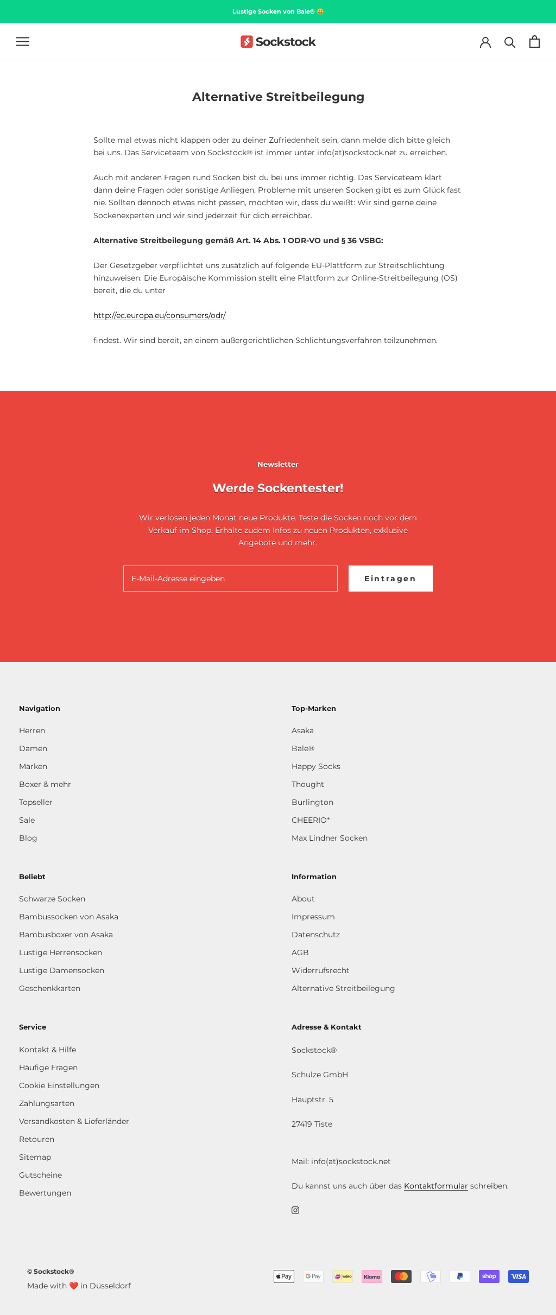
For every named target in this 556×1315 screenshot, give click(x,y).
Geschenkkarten (49, 988)
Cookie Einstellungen (59, 1085)
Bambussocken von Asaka (68, 917)
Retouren (36, 1139)
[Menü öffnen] (22, 41)
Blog (28, 838)
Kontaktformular (436, 1186)
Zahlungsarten (46, 1103)
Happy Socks (316, 766)
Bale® (303, 748)
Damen (33, 748)
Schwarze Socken (52, 899)
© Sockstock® (50, 1271)
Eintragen (390, 578)
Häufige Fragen (48, 1067)
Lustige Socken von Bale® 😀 (278, 11)
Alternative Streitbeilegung (343, 988)
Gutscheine (40, 1175)
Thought (308, 784)
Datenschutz (316, 934)
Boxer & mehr (45, 784)
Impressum (313, 917)
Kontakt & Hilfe (47, 1049)
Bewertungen (45, 1193)
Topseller (36, 802)
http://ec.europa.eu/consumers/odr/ (159, 315)
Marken (33, 766)
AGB (300, 952)
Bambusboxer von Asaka (66, 934)
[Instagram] (295, 1209)
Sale (27, 820)
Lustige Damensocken (61, 970)
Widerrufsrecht (321, 970)
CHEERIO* (311, 820)
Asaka (303, 730)
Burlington (312, 802)
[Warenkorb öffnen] (534, 41)
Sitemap (35, 1157)
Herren (32, 730)
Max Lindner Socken (330, 838)
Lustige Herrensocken (60, 952)
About (303, 899)
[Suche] (510, 41)
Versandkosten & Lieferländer (74, 1121)
